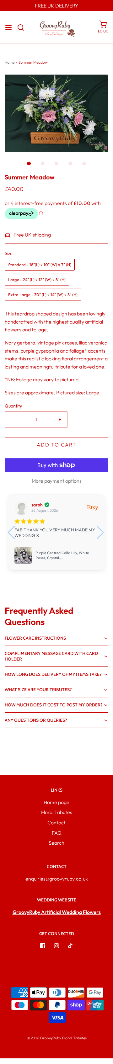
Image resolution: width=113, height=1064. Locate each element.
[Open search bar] (23, 27)
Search (56, 843)
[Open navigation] (8, 27)
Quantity (13, 406)
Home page (56, 802)
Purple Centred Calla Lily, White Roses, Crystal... (62, 555)
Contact (56, 822)
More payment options (57, 481)
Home (9, 62)
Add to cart (56, 445)
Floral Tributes (56, 812)
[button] (56, 113)
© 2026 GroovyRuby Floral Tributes (57, 1038)
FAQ (57, 833)
